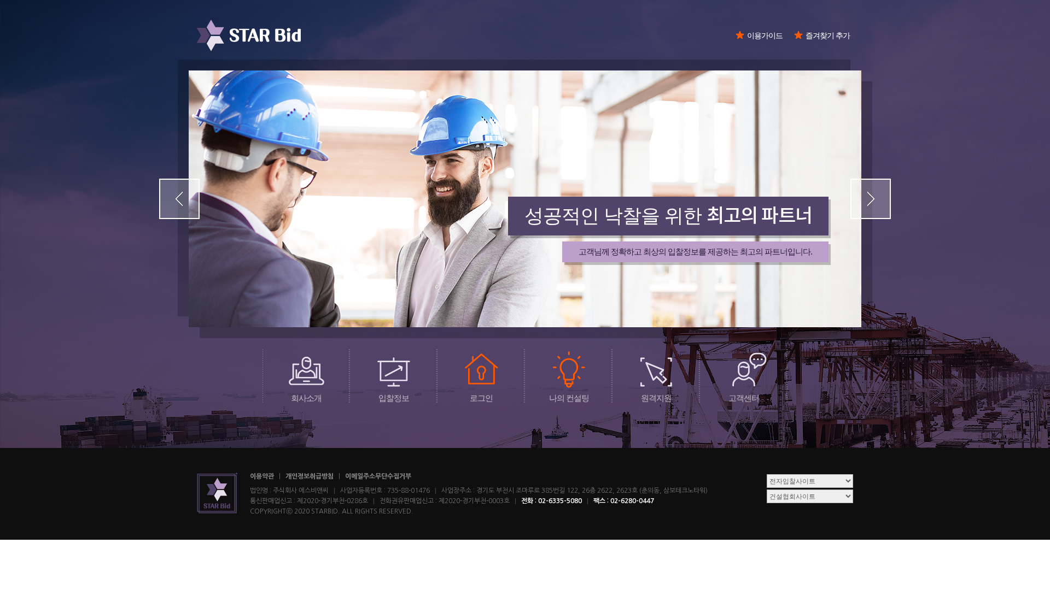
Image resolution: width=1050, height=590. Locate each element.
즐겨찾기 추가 (828, 35)
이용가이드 (765, 35)
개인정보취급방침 (309, 476)
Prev (179, 199)
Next (870, 199)
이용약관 (262, 476)
